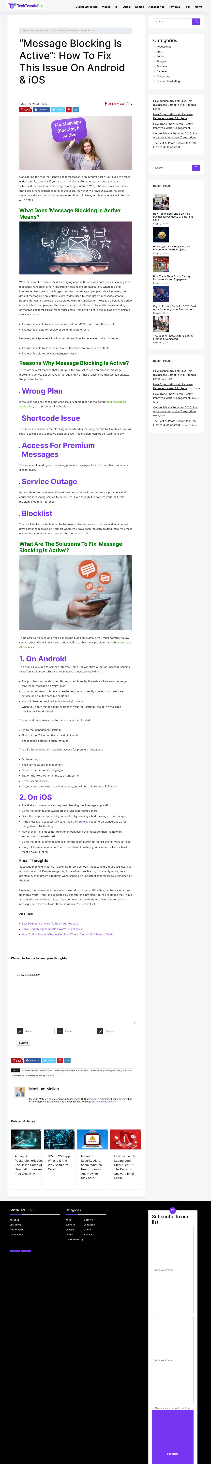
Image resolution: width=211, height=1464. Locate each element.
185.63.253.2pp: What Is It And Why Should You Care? (59, 1162)
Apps (159, 51)
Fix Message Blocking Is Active (37, 1070)
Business (161, 66)
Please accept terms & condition (172, 1408)
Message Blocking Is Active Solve (71, 1070)
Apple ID (82, 821)
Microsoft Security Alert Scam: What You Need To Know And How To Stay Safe (92, 1167)
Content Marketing (168, 81)
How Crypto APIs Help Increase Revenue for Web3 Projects (172, 248)
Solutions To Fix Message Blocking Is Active (33, 1075)
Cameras (161, 71)
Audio (127, 6)
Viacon (93, 1099)
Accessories (156, 6)
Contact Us (15, 1224)
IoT (117, 6)
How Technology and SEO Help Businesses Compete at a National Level (174, 105)
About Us (14, 1219)
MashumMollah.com (105, 1101)
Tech (187, 6)
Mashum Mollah (44, 1088)
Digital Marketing (87, 6)
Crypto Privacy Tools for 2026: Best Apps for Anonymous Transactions (174, 308)
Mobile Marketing (75, 1239)
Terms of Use (16, 1234)
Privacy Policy (16, 1229)
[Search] (196, 21)
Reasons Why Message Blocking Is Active (111, 1070)
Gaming (69, 1234)
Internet (88, 1234)
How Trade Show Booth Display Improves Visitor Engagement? (172, 278)
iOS (21, 647)
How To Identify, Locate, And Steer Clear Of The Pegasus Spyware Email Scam (125, 1167)
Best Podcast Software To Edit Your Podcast (50, 923)
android (121, 642)
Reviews (174, 6)
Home (25, 30)
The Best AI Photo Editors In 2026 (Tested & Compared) (173, 337)
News (198, 6)
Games (139, 6)
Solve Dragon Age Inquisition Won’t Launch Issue (52, 929)
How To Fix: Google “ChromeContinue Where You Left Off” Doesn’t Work (67, 934)
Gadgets (70, 1229)
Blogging (161, 61)
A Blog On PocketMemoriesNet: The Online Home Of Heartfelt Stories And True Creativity (29, 1164)
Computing (163, 76)
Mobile (106, 6)
